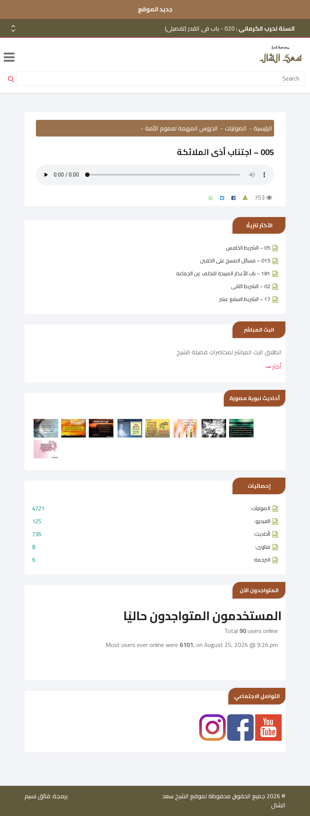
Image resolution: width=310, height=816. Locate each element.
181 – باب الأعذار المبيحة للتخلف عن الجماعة (223, 273)
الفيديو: (151, 521)
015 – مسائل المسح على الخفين (235, 260)
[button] (13, 30)
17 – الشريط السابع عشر (244, 299)
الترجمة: (151, 560)
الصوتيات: (151, 508)
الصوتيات (235, 128)
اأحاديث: (151, 534)
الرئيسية (263, 128)
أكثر (276, 366)
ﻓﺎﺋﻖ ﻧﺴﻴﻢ (37, 795)
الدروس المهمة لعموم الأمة (181, 128)
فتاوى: (151, 547)
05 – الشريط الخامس (248, 248)
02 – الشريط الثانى (250, 286)
